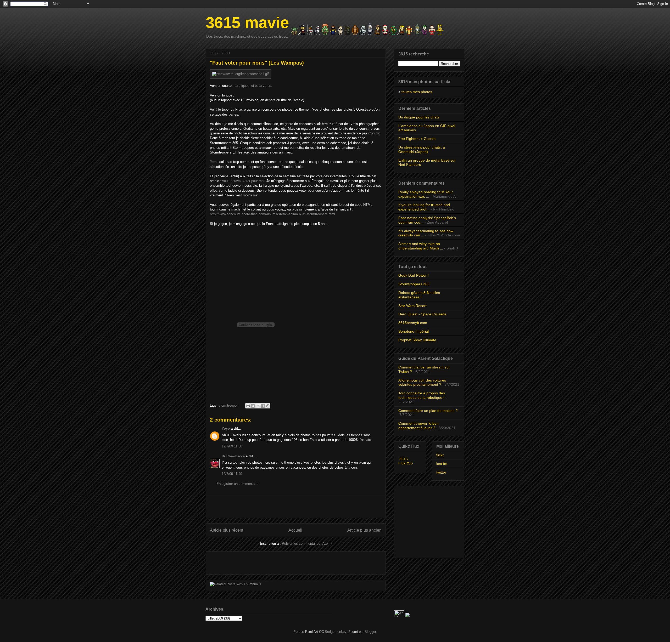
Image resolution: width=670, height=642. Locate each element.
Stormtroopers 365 (413, 284)
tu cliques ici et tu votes (253, 86)
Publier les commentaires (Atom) (307, 544)
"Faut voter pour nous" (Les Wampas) (257, 63)
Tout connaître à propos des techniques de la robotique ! (421, 395)
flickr (440, 455)
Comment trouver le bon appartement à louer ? (418, 425)
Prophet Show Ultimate (417, 340)
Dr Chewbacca (233, 456)
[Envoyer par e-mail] (247, 405)
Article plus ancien (364, 530)
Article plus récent (226, 530)
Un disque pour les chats (418, 117)
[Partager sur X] (257, 405)
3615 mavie (247, 22)
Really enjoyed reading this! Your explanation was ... (425, 194)
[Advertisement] (295, 506)
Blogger (370, 632)
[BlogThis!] (252, 405)
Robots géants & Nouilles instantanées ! (419, 295)
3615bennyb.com (412, 323)
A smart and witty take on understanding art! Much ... (420, 246)
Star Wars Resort (412, 306)
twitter (441, 472)
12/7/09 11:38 (232, 446)
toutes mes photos (416, 92)
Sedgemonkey (335, 632)
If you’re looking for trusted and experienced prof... (424, 207)
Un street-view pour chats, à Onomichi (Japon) (421, 149)
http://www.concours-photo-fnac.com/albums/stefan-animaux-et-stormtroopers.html (272, 214)
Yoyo (226, 428)
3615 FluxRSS (405, 461)
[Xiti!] (399, 616)
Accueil (295, 530)
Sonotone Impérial (413, 331)
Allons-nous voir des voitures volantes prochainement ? (422, 382)
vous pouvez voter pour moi (243, 181)
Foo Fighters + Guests (417, 139)
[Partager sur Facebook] (262, 405)
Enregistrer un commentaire (237, 484)
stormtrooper (228, 405)
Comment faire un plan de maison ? (428, 410)
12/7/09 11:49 (232, 474)
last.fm (441, 464)
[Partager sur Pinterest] (267, 405)
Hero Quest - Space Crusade (422, 314)
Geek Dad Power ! (413, 275)
